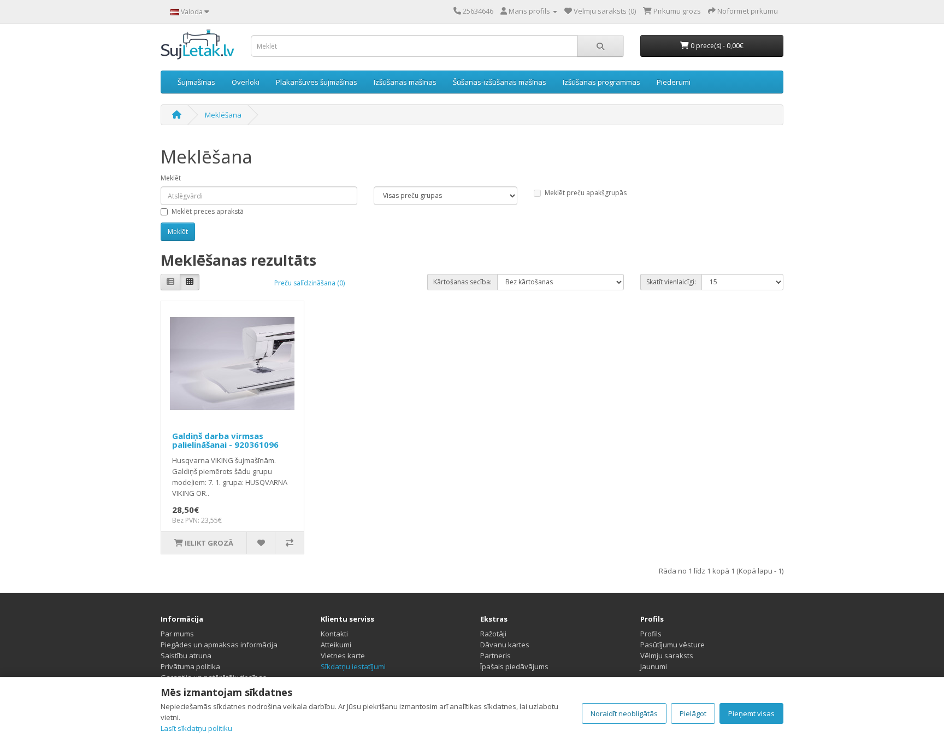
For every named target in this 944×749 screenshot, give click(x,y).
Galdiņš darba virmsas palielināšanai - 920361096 (225, 440)
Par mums (177, 634)
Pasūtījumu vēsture (672, 644)
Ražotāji (493, 634)
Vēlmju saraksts (666, 655)
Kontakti (334, 634)
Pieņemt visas (751, 713)
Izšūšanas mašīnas (405, 82)
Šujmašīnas (196, 82)
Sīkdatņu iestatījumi (353, 666)
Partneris (495, 655)
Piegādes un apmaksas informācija (219, 644)
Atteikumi (336, 644)
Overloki (245, 82)
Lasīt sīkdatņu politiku (196, 728)
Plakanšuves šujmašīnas (316, 82)
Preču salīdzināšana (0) (309, 283)
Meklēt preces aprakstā (208, 211)
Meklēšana (223, 115)
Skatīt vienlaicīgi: (671, 281)
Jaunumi (653, 666)
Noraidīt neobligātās (624, 713)
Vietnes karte (343, 655)
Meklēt (171, 178)
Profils (651, 634)
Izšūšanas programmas (601, 82)
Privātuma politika (190, 666)
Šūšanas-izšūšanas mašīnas (499, 82)
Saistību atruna (186, 655)
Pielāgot (693, 713)
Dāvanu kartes (504, 644)
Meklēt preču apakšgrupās (586, 192)
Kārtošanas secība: (462, 281)
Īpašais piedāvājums (514, 666)
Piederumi (674, 82)
